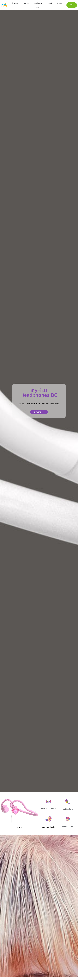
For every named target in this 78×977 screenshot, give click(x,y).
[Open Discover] (19, 3)
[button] (3, 812)
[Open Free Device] (43, 3)
